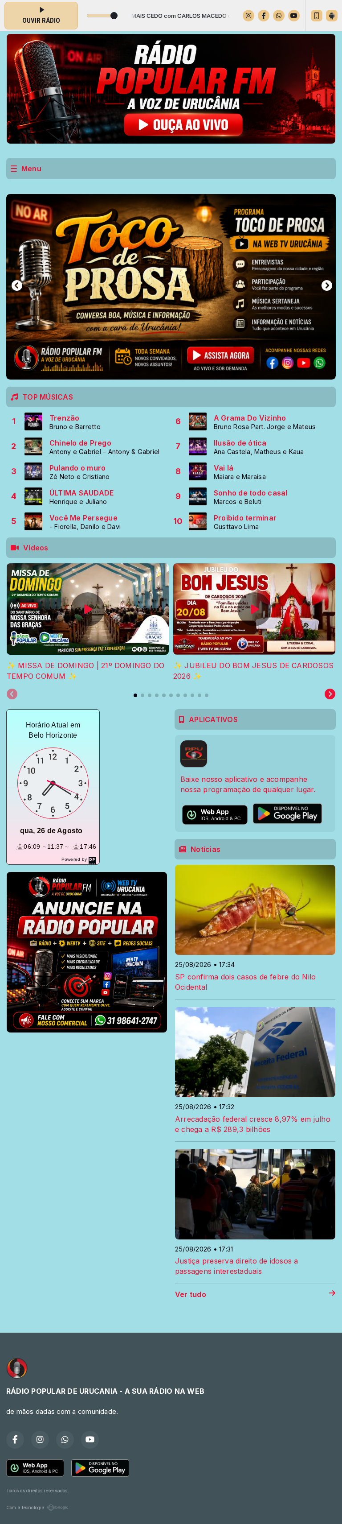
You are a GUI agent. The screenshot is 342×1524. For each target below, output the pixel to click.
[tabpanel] (88, 622)
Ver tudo (190, 1294)
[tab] (135, 695)
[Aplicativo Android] (332, 15)
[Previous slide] (12, 694)
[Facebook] (263, 15)
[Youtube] (294, 15)
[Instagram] (248, 15)
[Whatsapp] (279, 15)
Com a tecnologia (25, 1507)
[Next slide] (330, 694)
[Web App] (316, 15)
